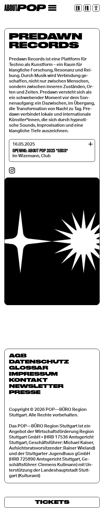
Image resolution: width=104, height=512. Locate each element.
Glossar (28, 367)
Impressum (33, 374)
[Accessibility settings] (96, 8)
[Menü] (52, 8)
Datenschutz (39, 361)
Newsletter (36, 386)
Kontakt (28, 380)
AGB (18, 355)
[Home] (25, 7)
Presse (24, 392)
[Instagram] (12, 170)
